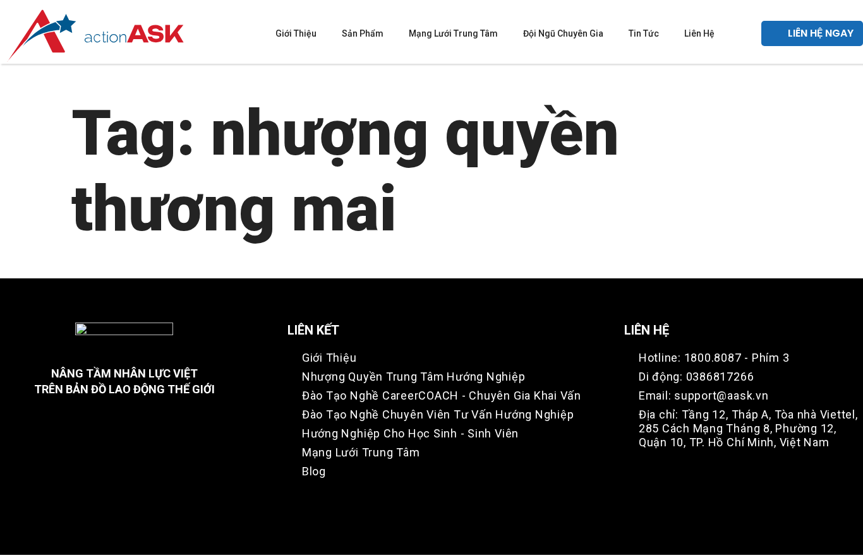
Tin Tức (644, 33)
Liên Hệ (699, 33)
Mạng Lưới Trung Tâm (453, 33)
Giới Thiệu (296, 33)
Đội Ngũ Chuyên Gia (563, 33)
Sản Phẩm (362, 33)
